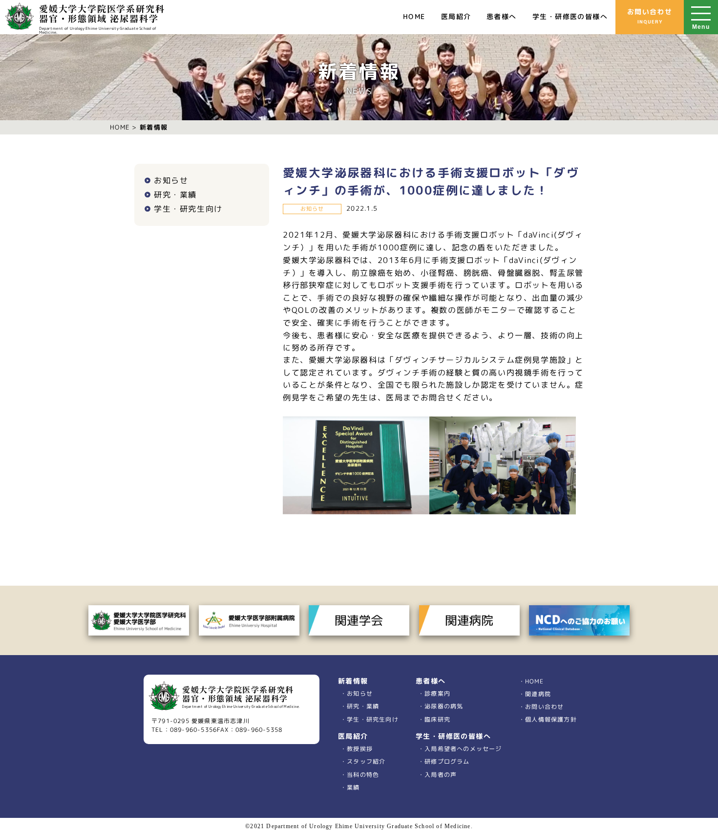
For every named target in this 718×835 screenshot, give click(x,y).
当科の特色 (363, 774)
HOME (414, 16)
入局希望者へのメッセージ (463, 749)
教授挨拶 (360, 749)
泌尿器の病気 (443, 706)
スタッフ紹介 (366, 762)
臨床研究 (437, 719)
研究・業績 (175, 194)
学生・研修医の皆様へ (570, 16)
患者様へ (501, 16)
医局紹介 (456, 16)
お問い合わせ (649, 16)
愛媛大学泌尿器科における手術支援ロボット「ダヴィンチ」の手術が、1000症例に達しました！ (431, 181)
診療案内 (437, 693)
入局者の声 (440, 774)
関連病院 (537, 694)
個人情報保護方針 (550, 719)
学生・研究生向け (188, 208)
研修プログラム (446, 762)
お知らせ (171, 180)
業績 (353, 787)
